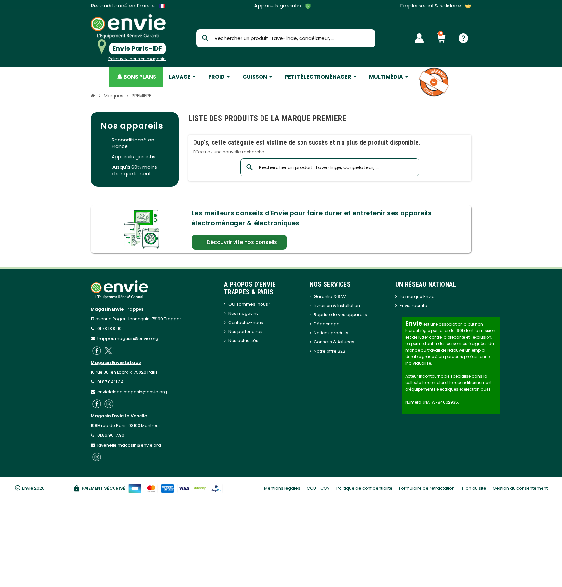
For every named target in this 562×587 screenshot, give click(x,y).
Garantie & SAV (330, 296)
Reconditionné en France (123, 6)
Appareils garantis (278, 6)
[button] (239, 242)
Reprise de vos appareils (340, 315)
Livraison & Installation (337, 305)
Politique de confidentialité (364, 488)
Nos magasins (243, 313)
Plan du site (474, 488)
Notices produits (331, 333)
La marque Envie (417, 296)
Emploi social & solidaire (431, 6)
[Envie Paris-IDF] (128, 26)
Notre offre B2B (329, 351)
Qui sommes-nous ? (250, 304)
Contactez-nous (245, 322)
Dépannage (327, 324)
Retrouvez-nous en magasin (137, 58)
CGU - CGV (318, 488)
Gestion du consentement (520, 488)
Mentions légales (282, 488)
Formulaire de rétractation (427, 488)
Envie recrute (413, 305)
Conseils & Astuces (334, 342)
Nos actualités (243, 341)
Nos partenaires (245, 331)
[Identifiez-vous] (419, 38)
